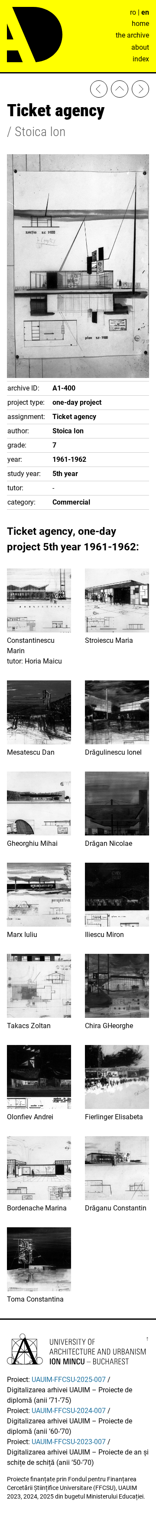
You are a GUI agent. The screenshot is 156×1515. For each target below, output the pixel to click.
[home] (119, 90)
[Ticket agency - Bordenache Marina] (98, 90)
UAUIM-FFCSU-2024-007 (69, 1411)
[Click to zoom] (78, 376)
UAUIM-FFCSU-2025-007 (69, 1379)
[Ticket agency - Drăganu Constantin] (140, 90)
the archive (132, 35)
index (141, 59)
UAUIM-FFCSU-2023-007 (69, 1442)
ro (133, 12)
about (140, 47)
